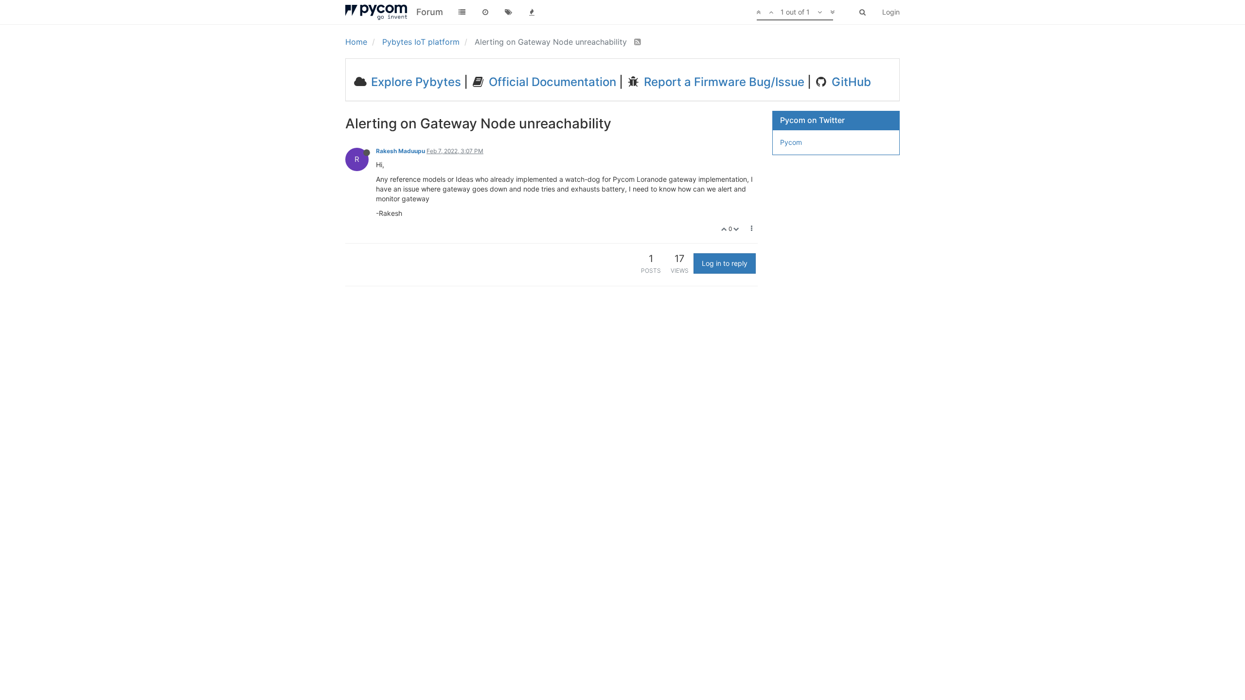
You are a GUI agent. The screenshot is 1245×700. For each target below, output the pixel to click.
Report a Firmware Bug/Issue (722, 82)
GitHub (850, 82)
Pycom (791, 142)
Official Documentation (551, 82)
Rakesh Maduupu (400, 151)
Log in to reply (724, 263)
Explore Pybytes (414, 82)
